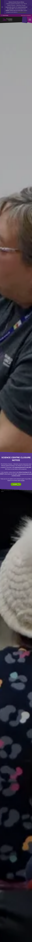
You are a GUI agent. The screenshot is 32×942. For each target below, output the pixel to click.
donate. (23, 480)
